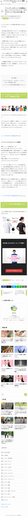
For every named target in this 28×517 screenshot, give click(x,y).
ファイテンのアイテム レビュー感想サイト (14, 1)
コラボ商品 (5, 455)
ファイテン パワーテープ (8, 476)
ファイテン (18, 280)
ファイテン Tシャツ (7, 461)
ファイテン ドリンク (7, 470)
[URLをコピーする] (24, 287)
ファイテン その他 (7, 467)
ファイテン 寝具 (6, 485)
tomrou (14, 313)
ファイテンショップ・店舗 (9, 497)
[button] (3, 287)
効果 (22, 280)
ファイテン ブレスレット (8, 479)
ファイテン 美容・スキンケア (9, 491)
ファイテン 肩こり (7, 494)
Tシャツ (13, 280)
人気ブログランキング (6, 504)
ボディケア (5, 500)
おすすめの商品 (6, 452)
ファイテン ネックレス (8, 473)
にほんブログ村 (4, 506)
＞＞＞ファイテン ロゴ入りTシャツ (11, 135)
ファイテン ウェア (7, 464)
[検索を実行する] (25, 394)
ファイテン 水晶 (6, 488)
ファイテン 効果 (5, 18)
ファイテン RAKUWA (7, 458)
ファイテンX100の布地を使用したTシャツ (14, 84)
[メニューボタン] (26, 1)
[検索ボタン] (1, 1)
